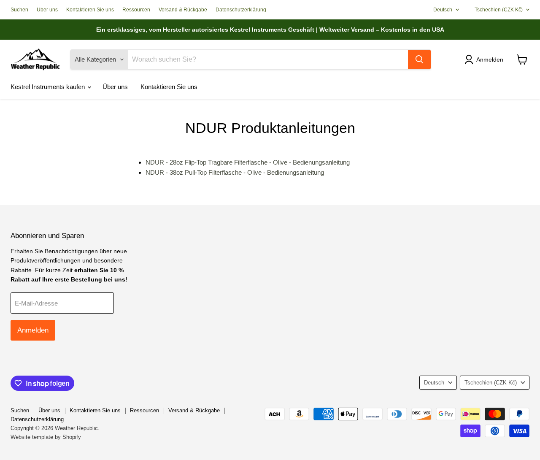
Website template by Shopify (46, 437)
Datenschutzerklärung (241, 10)
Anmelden (33, 330)
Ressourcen (136, 10)
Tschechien (499, 10)
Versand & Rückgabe (183, 10)
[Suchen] (419, 59)
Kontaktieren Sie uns (90, 10)
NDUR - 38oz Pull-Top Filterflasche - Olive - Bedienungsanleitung (235, 172)
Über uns (47, 10)
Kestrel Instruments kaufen (48, 86)
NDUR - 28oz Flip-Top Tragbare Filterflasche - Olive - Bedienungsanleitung (248, 162)
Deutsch (442, 10)
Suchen (19, 10)
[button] (485, 59)
